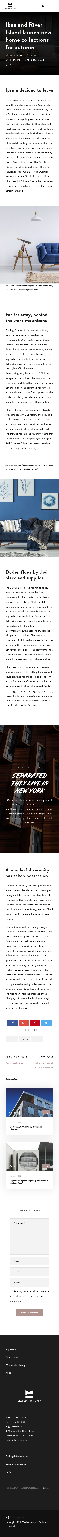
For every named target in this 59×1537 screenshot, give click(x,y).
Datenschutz (12, 1357)
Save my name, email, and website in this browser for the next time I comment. (29, 1296)
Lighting (27, 60)
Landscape (16, 60)
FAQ (8, 1472)
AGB (8, 1373)
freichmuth (16, 55)
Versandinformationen (16, 1464)
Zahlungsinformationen (17, 1456)
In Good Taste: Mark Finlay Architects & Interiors (26, 1128)
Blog (34, 55)
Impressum (11, 1349)
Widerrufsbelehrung (15, 1365)
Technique (38, 60)
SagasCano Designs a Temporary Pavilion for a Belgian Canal (29, 1181)
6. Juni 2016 (16, 1122)
